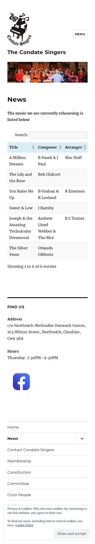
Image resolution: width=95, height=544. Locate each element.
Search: (22, 134)
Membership (19, 461)
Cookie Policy (24, 525)
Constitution (19, 472)
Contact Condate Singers (30, 450)
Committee (18, 483)
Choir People (19, 495)
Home (13, 427)
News (12, 438)
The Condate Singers (36, 52)
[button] (33, 147)
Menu (80, 34)
